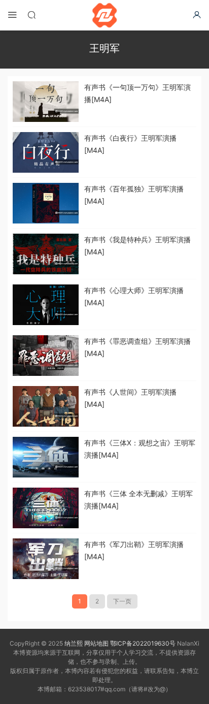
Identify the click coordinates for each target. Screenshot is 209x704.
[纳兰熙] (104, 15)
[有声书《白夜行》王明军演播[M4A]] (46, 152)
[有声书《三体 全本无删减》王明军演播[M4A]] (46, 508)
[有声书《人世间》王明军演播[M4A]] (46, 406)
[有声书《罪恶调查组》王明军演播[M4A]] (46, 355)
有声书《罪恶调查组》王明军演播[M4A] (137, 347)
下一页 (122, 601)
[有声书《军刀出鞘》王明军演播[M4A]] (46, 558)
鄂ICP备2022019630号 (143, 643)
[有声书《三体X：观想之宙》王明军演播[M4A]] (46, 457)
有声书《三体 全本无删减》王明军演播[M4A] (138, 499)
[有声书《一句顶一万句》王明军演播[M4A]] (46, 101)
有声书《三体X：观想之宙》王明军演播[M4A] (139, 448)
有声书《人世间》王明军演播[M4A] (130, 398)
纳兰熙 (73, 643)
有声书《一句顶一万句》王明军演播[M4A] (137, 93)
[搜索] (31, 14)
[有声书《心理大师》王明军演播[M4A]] (46, 304)
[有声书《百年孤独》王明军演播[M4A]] (46, 203)
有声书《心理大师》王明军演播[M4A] (134, 296)
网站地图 (96, 643)
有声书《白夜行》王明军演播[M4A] (130, 144)
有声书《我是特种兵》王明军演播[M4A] (137, 245)
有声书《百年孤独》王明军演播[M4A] (134, 194)
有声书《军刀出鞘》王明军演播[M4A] (134, 550)
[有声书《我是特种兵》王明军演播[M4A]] (46, 254)
